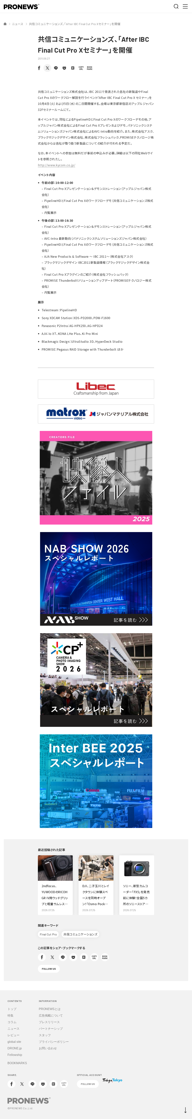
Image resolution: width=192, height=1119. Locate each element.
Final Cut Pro (48, 934)
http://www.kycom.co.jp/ (56, 165)
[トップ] (5, 23)
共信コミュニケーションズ (80, 934)
